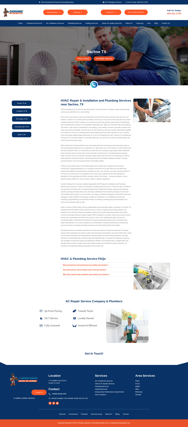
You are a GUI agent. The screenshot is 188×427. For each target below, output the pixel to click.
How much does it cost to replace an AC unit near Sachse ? (85, 270)
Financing (139, 23)
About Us (129, 23)
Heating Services (91, 23)
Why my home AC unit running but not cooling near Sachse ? (85, 265)
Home (20, 23)
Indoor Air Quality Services (112, 23)
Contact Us (166, 23)
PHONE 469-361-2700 (59, 394)
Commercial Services (34, 23)
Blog (156, 23)
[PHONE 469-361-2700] (49, 394)
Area (149, 23)
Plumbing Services (75, 23)
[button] (96, 265)
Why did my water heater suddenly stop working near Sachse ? (86, 274)
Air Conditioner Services (55, 23)
